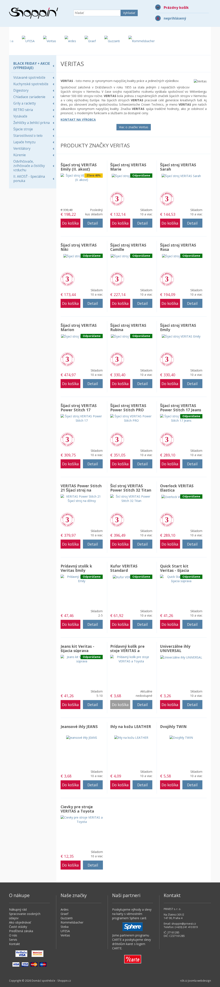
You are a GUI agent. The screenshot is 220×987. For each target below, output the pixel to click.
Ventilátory (22, 148)
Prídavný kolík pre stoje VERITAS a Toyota (127, 650)
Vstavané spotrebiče (29, 77)
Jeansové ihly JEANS (79, 726)
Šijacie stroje (23, 129)
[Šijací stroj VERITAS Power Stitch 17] (82, 418)
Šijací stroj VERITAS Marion (79, 327)
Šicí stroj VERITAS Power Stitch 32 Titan (130, 488)
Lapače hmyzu (24, 142)
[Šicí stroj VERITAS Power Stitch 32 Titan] (131, 498)
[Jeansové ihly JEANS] (81, 737)
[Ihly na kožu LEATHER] (131, 737)
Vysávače (20, 116)
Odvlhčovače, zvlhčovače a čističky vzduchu (29, 165)
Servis (13, 940)
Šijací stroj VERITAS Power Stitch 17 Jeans (180, 407)
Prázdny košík (176, 7)
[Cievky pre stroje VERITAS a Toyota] (82, 819)
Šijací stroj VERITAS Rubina (128, 327)
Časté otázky (18, 927)
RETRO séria (23, 110)
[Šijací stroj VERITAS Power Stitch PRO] (131, 418)
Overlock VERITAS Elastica (177, 488)
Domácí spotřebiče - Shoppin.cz (33, 13)
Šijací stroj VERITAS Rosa (178, 247)
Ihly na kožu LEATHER (130, 726)
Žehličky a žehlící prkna (31, 122)
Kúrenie (19, 155)
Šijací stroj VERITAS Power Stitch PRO (128, 407)
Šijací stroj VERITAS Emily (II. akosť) (79, 167)
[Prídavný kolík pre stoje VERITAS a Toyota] (131, 659)
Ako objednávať (20, 922)
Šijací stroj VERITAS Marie (128, 167)
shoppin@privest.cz (183, 923)
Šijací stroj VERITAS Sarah (178, 167)
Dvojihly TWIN (173, 726)
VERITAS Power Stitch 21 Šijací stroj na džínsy (81, 490)
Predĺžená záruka (117, 199)
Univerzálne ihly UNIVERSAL (175, 648)
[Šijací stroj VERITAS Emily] (181, 336)
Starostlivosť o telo (28, 135)
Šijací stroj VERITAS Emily (178, 327)
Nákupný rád (18, 909)
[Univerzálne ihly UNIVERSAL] (181, 657)
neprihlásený (175, 18)
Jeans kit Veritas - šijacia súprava (77, 648)
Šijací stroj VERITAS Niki (79, 247)
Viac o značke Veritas (133, 127)
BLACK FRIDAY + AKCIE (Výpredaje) (31, 65)
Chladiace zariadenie (29, 97)
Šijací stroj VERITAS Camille (128, 247)
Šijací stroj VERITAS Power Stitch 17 (79, 407)
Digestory (21, 90)
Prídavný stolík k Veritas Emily (76, 568)
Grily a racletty (24, 103)
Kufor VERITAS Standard (124, 568)
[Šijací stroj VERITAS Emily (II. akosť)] (82, 177)
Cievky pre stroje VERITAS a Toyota (77, 809)
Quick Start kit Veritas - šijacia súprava (174, 570)
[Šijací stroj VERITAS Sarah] (181, 175)
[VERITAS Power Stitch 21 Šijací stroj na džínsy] (82, 498)
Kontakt (14, 944)
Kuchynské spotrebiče (30, 84)
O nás (13, 935)
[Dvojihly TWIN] (181, 737)
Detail (92, 223)
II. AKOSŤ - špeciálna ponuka (29, 178)
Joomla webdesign (199, 980)
